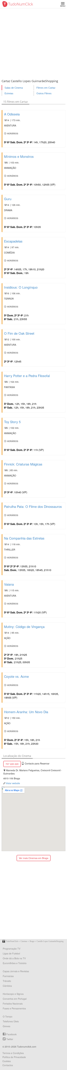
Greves (6, 1026)
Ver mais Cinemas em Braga (33, 858)
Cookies (6, 1061)
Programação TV (11, 948)
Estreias (9, 93)
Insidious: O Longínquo (21, 287)
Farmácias (8, 976)
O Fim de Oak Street (19, 333)
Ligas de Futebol (11, 953)
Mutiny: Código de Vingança (24, 626)
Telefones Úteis (11, 1021)
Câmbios (7, 985)
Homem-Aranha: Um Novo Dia (26, 711)
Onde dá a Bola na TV (14, 958)
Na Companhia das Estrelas (24, 538)
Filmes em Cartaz (45, 87)
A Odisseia (12, 114)
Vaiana (9, 584)
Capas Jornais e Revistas (16, 971)
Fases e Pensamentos (14, 1008)
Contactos (7, 1065)
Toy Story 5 (12, 421)
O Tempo (7, 1016)
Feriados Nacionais (13, 1003)
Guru (7, 198)
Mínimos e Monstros (19, 156)
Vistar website (13, 783)
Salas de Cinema (14, 87)
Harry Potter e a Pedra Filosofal (27, 375)
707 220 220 (12, 764)
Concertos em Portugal (15, 998)
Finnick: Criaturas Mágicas (23, 464)
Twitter (9, 1039)
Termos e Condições (13, 1053)
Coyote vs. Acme (16, 676)
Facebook (11, 1034)
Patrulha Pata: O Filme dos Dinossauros (33, 506)
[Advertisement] (33, 43)
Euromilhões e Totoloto (15, 963)
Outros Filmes (44, 93)
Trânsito (7, 981)
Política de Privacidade (14, 1057)
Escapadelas (13, 241)
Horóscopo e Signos (13, 993)
